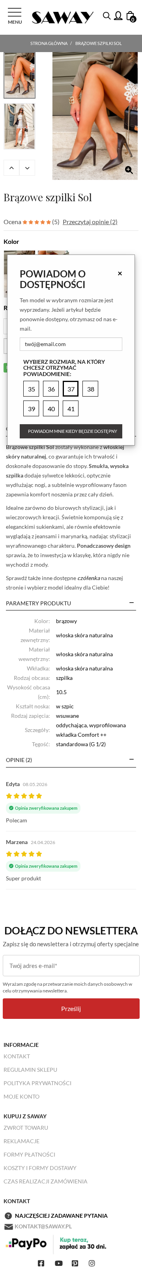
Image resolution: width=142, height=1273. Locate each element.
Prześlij (71, 1008)
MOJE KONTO (21, 1096)
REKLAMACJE (21, 1141)
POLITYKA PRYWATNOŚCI (37, 1083)
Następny (27, 168)
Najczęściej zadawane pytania (61, 1216)
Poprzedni (11, 168)
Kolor (11, 241)
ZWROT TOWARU (26, 1127)
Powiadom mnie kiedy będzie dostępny (72, 431)
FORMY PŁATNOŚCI (29, 1154)
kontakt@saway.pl (43, 1226)
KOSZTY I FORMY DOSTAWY (40, 1167)
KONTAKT (17, 1056)
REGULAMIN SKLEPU (30, 1069)
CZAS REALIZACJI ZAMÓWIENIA (46, 1181)
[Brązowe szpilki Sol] (95, 116)
